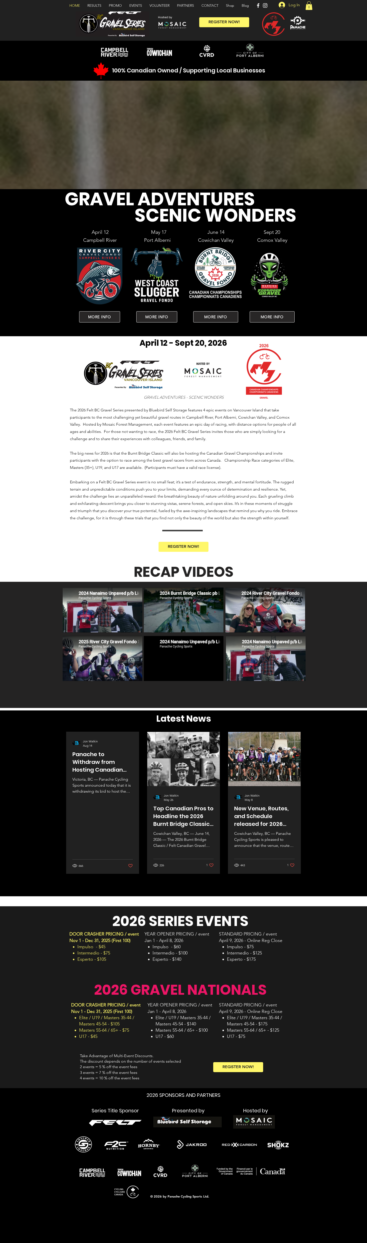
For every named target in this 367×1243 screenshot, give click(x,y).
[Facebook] (258, 5)
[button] (309, 5)
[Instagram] (265, 5)
